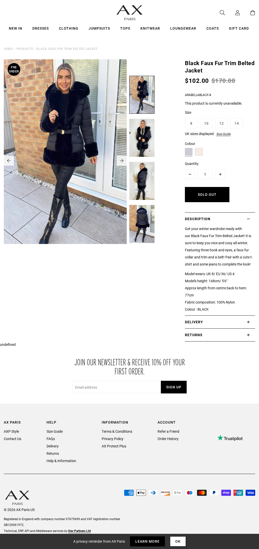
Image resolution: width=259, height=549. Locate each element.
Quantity (192, 163)
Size (188, 112)
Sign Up (173, 387)
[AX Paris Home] (130, 12)
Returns (53, 453)
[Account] (232, 12)
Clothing (68, 28)
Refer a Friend (168, 431)
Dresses (40, 28)
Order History (168, 438)
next (122, 161)
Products (24, 49)
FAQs (51, 438)
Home (8, 49)
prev (9, 161)
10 (206, 123)
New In (15, 28)
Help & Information (61, 460)
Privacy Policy (112, 438)
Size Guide (223, 134)
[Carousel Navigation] (65, 161)
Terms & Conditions (117, 431)
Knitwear (150, 28)
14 (236, 123)
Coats (212, 28)
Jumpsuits (99, 28)
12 (221, 123)
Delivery (53, 446)
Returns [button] (194, 334)
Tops (125, 28)
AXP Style (11, 431)
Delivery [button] (194, 321)
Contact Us (12, 438)
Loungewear (183, 28)
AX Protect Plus (114, 446)
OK (178, 541)
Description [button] (197, 218)
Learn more (147, 541)
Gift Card (239, 28)
